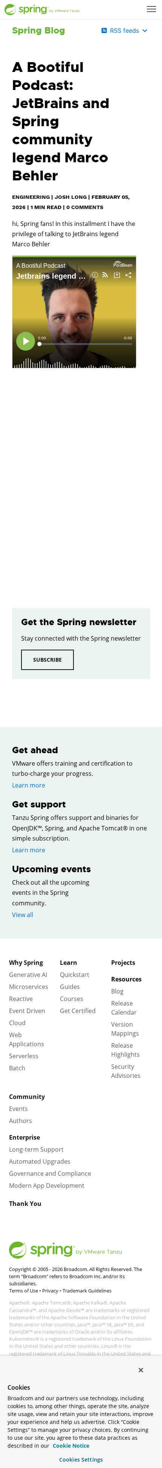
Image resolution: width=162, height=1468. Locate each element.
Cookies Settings (81, 1459)
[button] (151, 9)
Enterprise (24, 1137)
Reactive (21, 999)
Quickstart (74, 975)
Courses (71, 999)
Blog (117, 991)
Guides (70, 987)
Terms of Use (23, 1290)
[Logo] (42, 10)
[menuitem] (152, 10)
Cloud (17, 1023)
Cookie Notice (70, 1445)
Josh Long (71, 197)
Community (27, 1097)
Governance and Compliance (50, 1173)
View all (22, 915)
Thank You (25, 1203)
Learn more (28, 785)
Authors (20, 1121)
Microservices (28, 987)
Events (18, 1109)
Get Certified (78, 1011)
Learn (68, 962)
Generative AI (28, 975)
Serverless (23, 1056)
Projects (123, 962)
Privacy (50, 1290)
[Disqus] (74, 483)
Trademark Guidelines (87, 1290)
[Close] (141, 1370)
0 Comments (84, 207)
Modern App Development (46, 1185)
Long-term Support (36, 1149)
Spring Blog (38, 30)
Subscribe (47, 659)
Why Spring (26, 962)
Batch (17, 1068)
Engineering (31, 197)
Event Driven (27, 1011)
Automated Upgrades (39, 1161)
